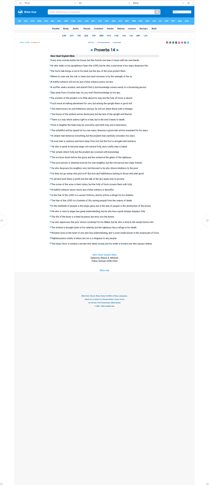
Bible (22, 42)
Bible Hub (104, 270)
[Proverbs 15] (205, 226)
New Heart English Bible (105, 254)
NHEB (27, 42)
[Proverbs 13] (3, 226)
